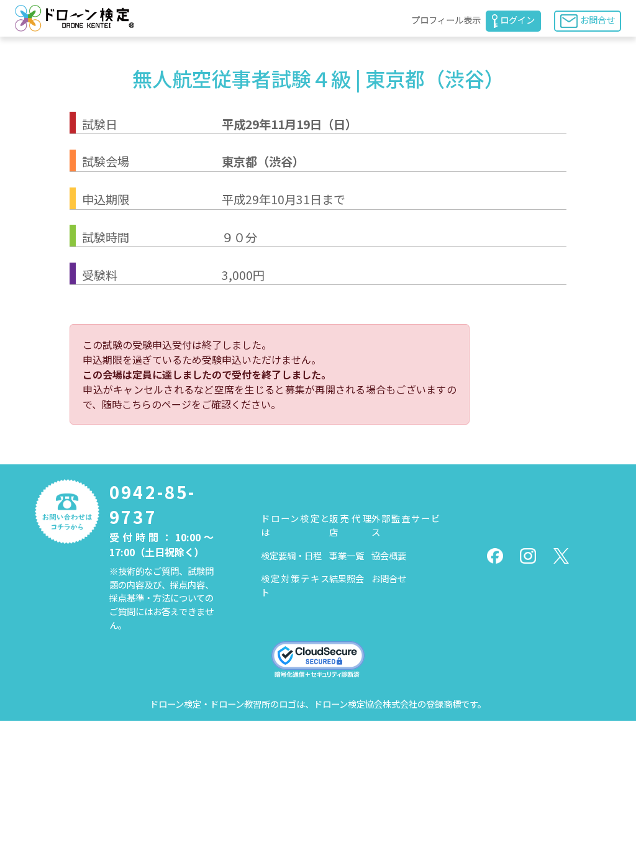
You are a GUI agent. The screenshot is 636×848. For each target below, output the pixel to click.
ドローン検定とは (295, 525)
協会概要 (388, 555)
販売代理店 (350, 525)
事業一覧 (346, 555)
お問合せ (597, 19)
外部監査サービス (405, 525)
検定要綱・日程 (291, 555)
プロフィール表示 (446, 19)
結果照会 (346, 578)
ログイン (517, 19)
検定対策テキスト (295, 585)
